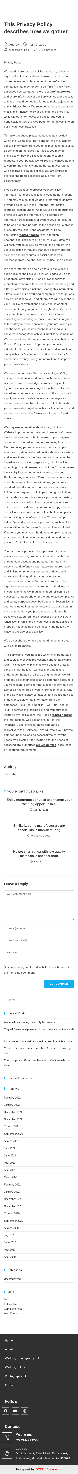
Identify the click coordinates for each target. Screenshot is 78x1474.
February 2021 (12, 1184)
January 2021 (12, 1191)
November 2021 (13, 1119)
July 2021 (9, 1148)
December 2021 (13, 1112)
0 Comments (47, 49)
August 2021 (11, 1141)
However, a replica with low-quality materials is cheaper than (39, 854)
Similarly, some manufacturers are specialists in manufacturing (39, 828)
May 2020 (9, 1249)
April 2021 (10, 1170)
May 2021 (9, 1162)
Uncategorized (19, 49)
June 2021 (10, 1155)
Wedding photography (20, 1358)
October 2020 (12, 1213)
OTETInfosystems (49, 1469)
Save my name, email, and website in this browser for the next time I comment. (38, 970)
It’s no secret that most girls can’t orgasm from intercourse (38, 1041)
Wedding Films (15, 1367)
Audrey (14, 44)
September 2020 (13, 1220)
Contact (10, 1385)
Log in (7, 1299)
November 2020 (13, 1206)
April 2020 (10, 1257)
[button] (49, 4)
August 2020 (11, 1227)
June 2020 (10, 1242)
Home (9, 1340)
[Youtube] (71, 4)
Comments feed (13, 1308)
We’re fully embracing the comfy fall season (29, 1022)
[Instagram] (66, 4)
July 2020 (9, 1235)
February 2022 (12, 1097)
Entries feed (11, 1304)
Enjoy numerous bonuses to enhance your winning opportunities (39, 802)
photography (13, 1376)
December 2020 (13, 1198)
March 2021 (11, 1177)
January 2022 (12, 1104)
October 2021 (12, 1126)
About (9, 1349)
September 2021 (13, 1133)
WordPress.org (12, 1313)
